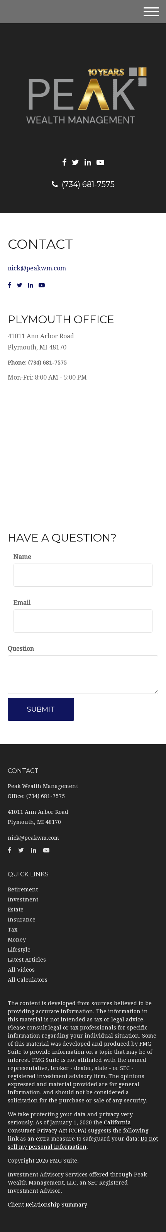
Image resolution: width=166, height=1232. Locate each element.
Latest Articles (27, 960)
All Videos (21, 970)
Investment (23, 899)
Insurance (22, 919)
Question (21, 648)
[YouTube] (100, 162)
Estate (16, 909)
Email (22, 602)
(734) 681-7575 (88, 184)
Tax (12, 930)
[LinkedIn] (88, 162)
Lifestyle (19, 950)
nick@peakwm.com (37, 268)
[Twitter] (75, 162)
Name (22, 556)
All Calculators (27, 980)
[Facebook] (64, 162)
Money (17, 940)
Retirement (23, 889)
